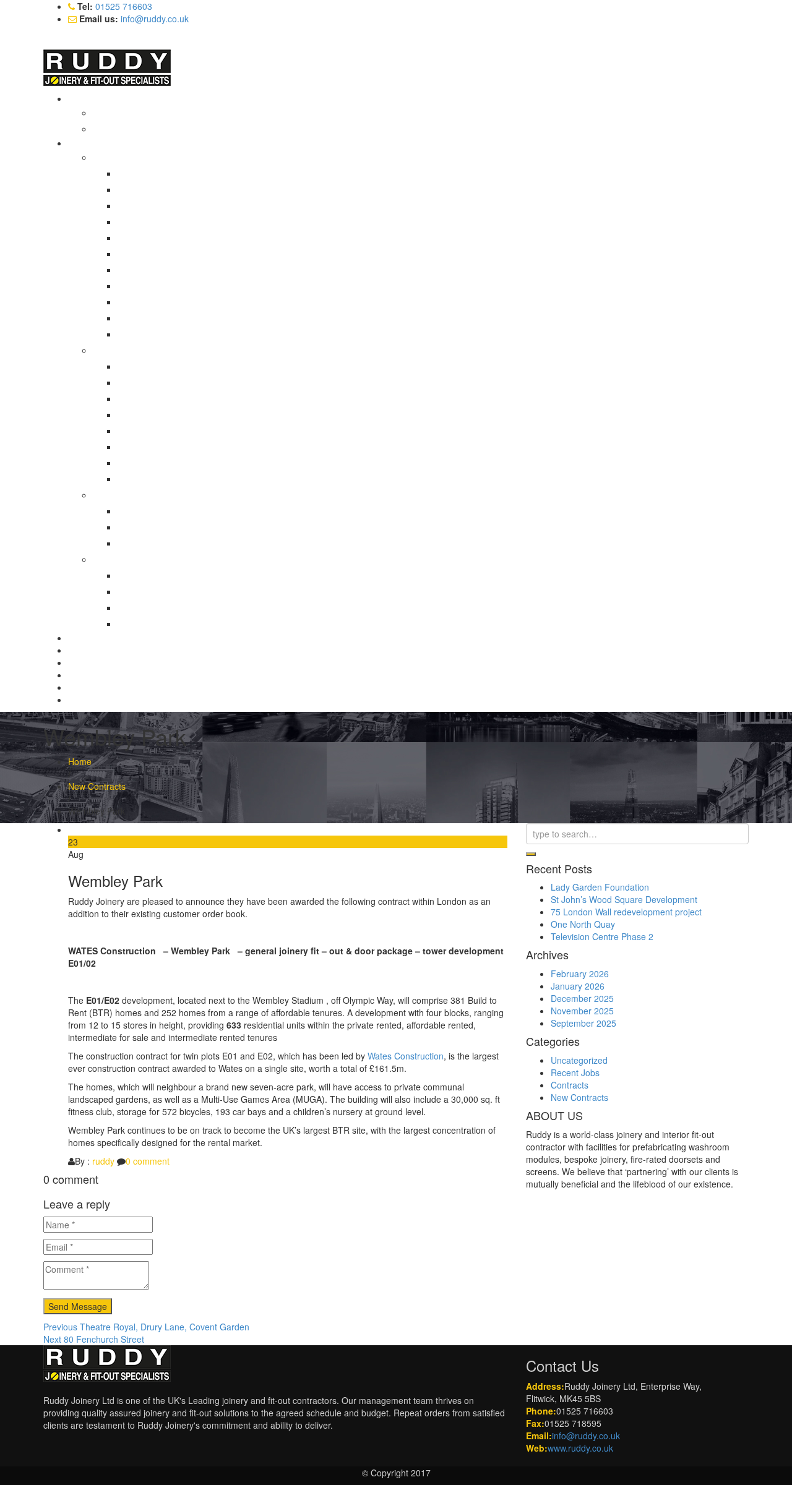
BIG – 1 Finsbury (163, 205)
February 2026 (580, 973)
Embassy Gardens (166, 527)
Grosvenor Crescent (169, 414)
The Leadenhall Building (177, 318)
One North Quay (583, 924)
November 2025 (582, 1010)
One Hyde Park (160, 446)
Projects (85, 143)
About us (86, 98)
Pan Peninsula (158, 543)
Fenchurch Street (164, 253)
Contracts (569, 1085)
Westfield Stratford (166, 623)
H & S (79, 662)
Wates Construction (406, 1056)
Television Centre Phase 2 (602, 936)
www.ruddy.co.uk (580, 1448)
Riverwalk (149, 479)
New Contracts (97, 786)
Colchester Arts (160, 575)
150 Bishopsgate (163, 366)
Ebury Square (157, 398)
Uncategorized (579, 1060)
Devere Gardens (162, 382)
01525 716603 (123, 6)
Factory (83, 637)
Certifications (130, 112)
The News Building (166, 334)
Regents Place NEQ (169, 302)
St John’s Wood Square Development (624, 899)
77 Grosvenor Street (170, 173)
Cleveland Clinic (161, 237)
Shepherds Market (166, 607)
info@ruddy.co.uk (155, 18)
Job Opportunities (139, 128)
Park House (153, 462)
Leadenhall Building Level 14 (186, 286)
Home (80, 761)
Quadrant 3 (152, 591)
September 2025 (583, 1023)
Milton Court (154, 430)
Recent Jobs (575, 1072)
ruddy (103, 1161)
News (79, 687)
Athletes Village (160, 511)
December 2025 (582, 998)
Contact (83, 699)
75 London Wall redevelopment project (626, 911)
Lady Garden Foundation (600, 887)
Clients (81, 675)
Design (81, 650)
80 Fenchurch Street (170, 189)
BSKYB (144, 221)
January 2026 (578, 986)
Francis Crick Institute (172, 269)
